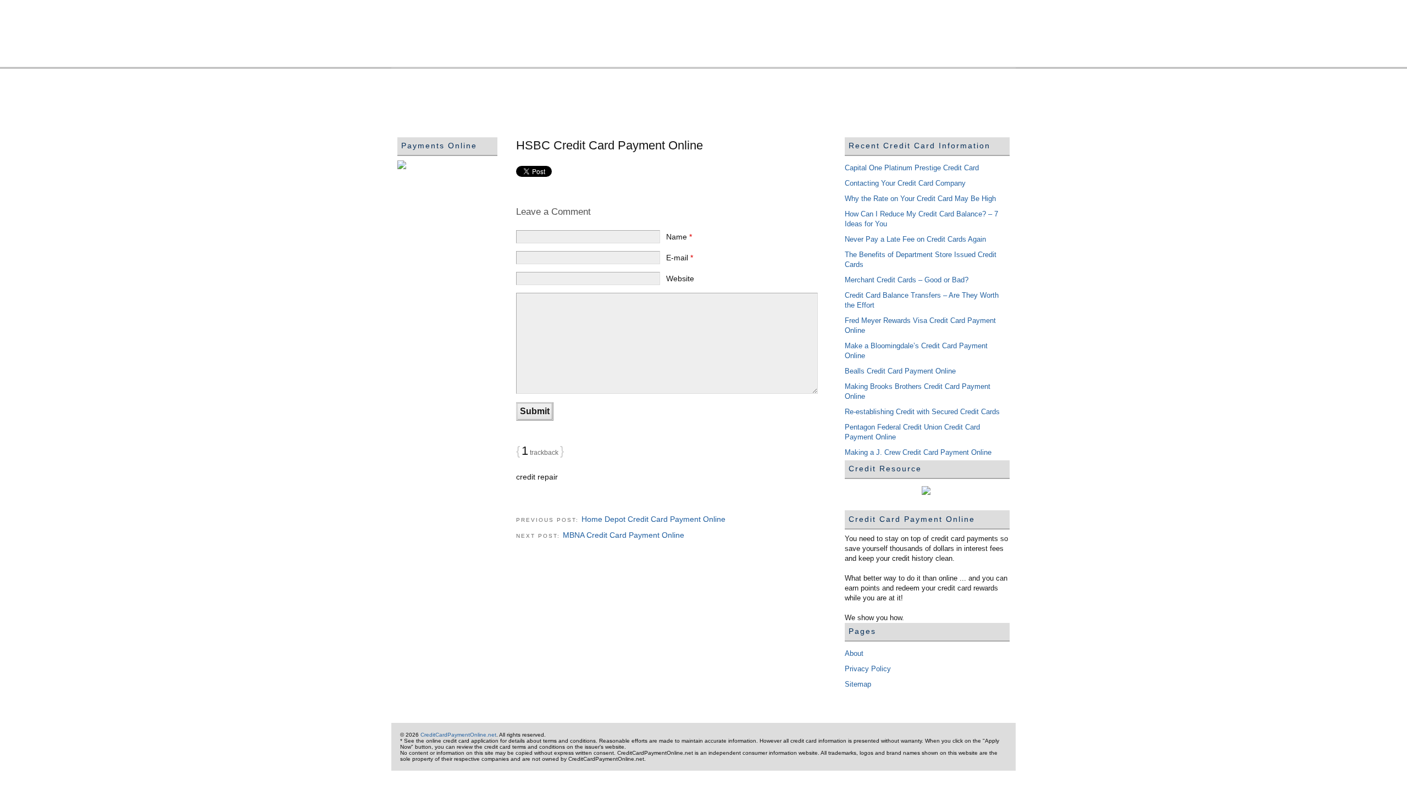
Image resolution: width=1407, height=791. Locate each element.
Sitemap (858, 684)
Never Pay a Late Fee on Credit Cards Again (915, 239)
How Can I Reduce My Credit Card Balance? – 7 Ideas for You (921, 219)
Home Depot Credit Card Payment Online (653, 519)
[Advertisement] (597, 99)
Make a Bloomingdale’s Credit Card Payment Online (916, 351)
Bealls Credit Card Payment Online (900, 371)
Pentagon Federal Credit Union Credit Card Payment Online (912, 432)
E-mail (679, 257)
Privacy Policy (868, 669)
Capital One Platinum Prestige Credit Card (912, 168)
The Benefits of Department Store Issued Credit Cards (920, 259)
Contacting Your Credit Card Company (905, 183)
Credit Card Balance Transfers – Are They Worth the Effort (922, 300)
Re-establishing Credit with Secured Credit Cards (922, 412)
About (854, 653)
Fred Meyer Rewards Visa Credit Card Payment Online (920, 325)
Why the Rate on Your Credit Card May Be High (920, 198)
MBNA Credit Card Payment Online (623, 535)
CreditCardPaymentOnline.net (703, 39)
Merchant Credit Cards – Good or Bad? (906, 280)
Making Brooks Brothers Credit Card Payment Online (917, 391)
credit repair (537, 476)
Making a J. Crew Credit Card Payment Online (918, 452)
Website (680, 278)
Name (679, 236)
